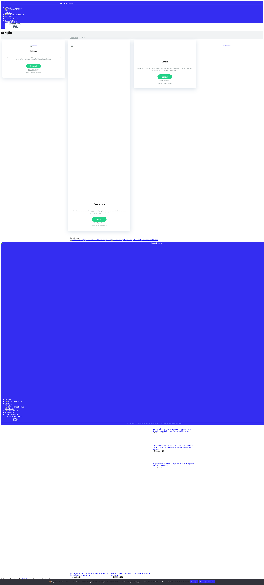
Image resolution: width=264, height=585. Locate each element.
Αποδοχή (194, 582)
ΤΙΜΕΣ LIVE (9, 20)
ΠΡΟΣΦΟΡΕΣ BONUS (16, 14)
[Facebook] (1, 2)
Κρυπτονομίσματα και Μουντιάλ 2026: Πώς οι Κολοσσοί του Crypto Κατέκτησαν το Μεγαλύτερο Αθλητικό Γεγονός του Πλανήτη (173, 447)
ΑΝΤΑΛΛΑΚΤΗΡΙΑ (15, 9)
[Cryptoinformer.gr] (66, 3)
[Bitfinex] (33, 45)
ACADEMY (9, 16)
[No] (261, 582)
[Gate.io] (165, 57)
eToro (15, 26)
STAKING (8, 13)
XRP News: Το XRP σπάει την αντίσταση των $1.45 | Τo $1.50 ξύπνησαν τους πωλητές (89, 574)
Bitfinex (33, 51)
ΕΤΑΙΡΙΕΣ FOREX (15, 24)
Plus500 (15, 27)
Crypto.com (99, 204)
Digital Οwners (153, 423)
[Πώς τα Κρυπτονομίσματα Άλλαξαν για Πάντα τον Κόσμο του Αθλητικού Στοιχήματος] (158, 462)
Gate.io (164, 62)
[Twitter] (3, 2)
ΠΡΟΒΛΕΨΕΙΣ (12, 18)
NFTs (7, 11)
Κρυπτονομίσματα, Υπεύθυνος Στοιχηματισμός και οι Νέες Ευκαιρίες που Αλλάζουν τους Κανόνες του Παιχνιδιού (172, 430)
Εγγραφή (33, 66)
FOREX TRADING (12, 22)
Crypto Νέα (74, 38)
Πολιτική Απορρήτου (207, 582)
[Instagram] (5, 2)
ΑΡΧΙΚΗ (8, 7)
